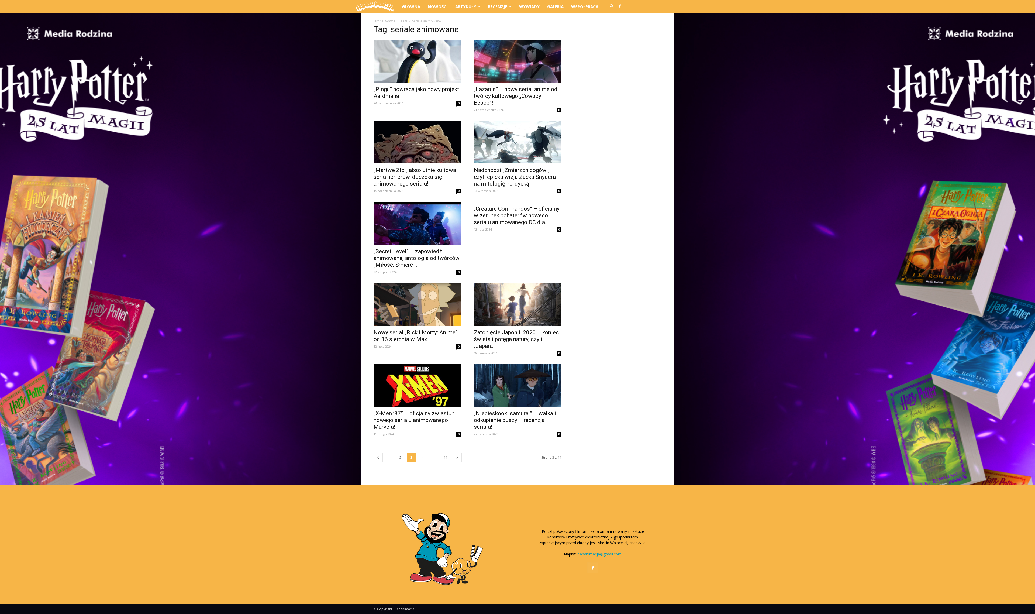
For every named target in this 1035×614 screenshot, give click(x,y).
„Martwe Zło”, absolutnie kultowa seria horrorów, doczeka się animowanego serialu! (415, 177)
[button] (611, 6)
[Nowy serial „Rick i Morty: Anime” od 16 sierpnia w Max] (417, 304)
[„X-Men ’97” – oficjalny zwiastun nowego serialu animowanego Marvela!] (417, 385)
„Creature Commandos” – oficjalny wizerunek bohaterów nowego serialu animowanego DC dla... (517, 215)
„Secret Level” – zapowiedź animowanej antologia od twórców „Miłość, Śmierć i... (417, 258)
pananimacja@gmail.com (600, 554)
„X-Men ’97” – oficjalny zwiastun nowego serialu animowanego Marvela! (414, 420)
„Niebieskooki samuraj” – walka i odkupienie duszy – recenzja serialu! (515, 420)
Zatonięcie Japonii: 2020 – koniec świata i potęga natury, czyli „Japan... (516, 339)
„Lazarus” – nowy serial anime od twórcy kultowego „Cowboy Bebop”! (515, 96)
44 (445, 457)
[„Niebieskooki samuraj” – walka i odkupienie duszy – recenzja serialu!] (517, 385)
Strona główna (384, 21)
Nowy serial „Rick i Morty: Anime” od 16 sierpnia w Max (416, 335)
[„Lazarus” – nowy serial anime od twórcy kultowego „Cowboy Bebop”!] (517, 61)
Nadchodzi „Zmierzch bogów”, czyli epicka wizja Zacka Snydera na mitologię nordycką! (515, 177)
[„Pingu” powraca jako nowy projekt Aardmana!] (417, 61)
